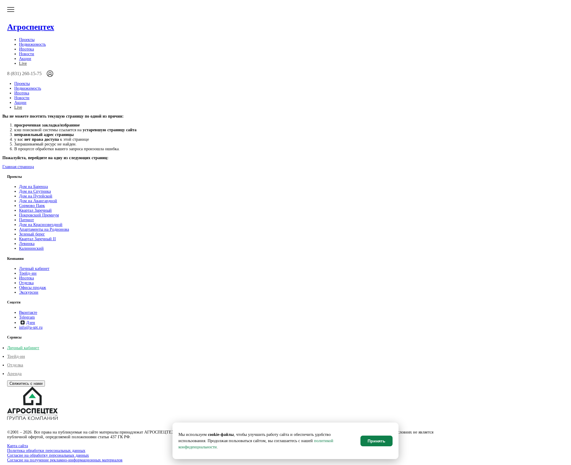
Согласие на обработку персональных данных (48, 455)
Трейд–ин (28, 273)
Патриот (26, 220)
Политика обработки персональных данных (46, 450)
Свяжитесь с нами (26, 383)
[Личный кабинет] (50, 73)
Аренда (14, 373)
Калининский (31, 248)
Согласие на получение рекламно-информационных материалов (65, 460)
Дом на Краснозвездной (40, 224)
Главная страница (18, 167)
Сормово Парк (32, 205)
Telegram (27, 317)
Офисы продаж (32, 287)
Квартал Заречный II (37, 239)
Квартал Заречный (35, 210)
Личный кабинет (34, 268)
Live (23, 63)
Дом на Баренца (33, 186)
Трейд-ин (16, 356)
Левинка (26, 243)
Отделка (26, 283)
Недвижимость (32, 44)
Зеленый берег (32, 234)
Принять (376, 441)
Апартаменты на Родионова (44, 229)
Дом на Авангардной (38, 201)
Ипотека (26, 49)
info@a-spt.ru (31, 327)
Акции (25, 58)
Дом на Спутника (35, 191)
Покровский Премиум (39, 215)
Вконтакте (28, 312)
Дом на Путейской (35, 196)
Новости (26, 54)
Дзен (30, 322)
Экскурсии (28, 292)
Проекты (26, 39)
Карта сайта (17, 446)
